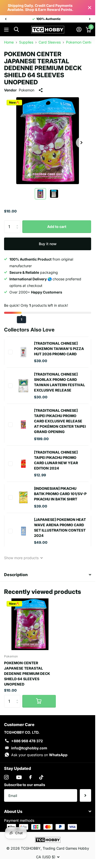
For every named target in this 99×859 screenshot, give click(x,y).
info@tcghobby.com (29, 748)
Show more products (22, 558)
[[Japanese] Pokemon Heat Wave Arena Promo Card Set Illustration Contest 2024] (23, 531)
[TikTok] (41, 777)
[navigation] (5, 19)
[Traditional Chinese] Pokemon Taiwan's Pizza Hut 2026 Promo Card (59, 348)
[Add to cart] (39, 701)
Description (16, 574)
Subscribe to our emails (24, 785)
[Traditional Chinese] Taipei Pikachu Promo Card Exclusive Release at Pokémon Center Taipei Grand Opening (60, 421)
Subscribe (85, 795)
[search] (16, 29)
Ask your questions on (39, 755)
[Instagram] (6, 777)
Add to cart (56, 226)
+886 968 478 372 (27, 741)
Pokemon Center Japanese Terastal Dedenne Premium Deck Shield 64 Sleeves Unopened (27, 673)
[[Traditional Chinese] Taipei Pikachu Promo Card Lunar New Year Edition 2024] (23, 463)
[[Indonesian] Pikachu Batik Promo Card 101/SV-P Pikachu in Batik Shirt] (23, 497)
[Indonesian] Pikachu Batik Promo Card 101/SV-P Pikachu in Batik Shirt (60, 493)
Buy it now (48, 244)
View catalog (7, 30)
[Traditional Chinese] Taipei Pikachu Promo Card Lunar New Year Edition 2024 (56, 460)
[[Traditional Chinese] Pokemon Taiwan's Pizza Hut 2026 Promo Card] (23, 352)
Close (89, 7)
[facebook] (30, 777)
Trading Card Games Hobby (66, 848)
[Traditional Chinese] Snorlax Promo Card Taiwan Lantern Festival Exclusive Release (59, 382)
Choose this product (10, 352)
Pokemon (26, 90)
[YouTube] (19, 777)
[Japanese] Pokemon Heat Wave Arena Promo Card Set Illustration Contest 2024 (60, 527)
